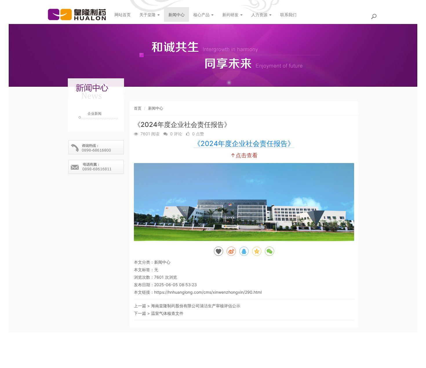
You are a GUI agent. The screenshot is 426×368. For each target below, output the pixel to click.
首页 (137, 108)
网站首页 (122, 14)
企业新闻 (94, 113)
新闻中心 (176, 14)
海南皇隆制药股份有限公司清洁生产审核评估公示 (195, 305)
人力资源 (260, 14)
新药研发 (231, 14)
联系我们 (288, 14)
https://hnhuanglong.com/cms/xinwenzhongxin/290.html (208, 292)
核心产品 (202, 14)
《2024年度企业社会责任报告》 (244, 143)
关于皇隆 (148, 14)
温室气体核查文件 (167, 313)
